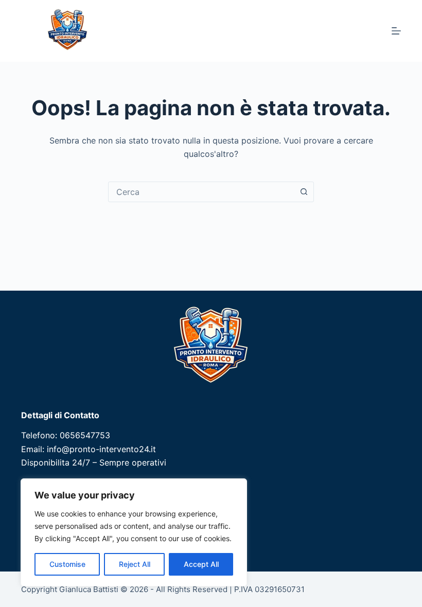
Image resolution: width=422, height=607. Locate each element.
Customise (67, 564)
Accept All (201, 564)
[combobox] (201, 192)
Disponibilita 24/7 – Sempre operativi (93, 462)
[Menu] (396, 30)
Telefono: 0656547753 (65, 435)
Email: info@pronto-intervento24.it (88, 449)
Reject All (134, 564)
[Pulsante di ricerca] (303, 192)
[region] (134, 532)
